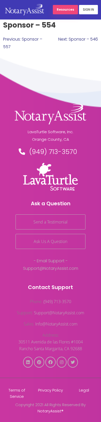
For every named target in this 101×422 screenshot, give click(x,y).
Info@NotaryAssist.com (56, 324)
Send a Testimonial (50, 222)
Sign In (88, 9)
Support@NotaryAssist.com (50, 268)
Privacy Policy (50, 390)
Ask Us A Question (50, 241)
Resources (65, 9)
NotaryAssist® (50, 411)
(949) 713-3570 (53, 151)
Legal (84, 390)
